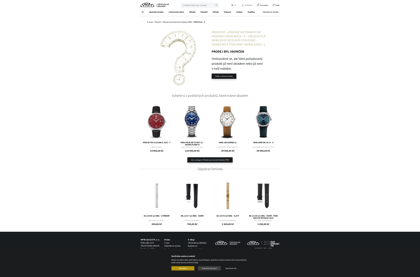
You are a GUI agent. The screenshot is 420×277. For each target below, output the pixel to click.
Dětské (216, 12)
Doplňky (251, 12)
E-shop (150, 22)
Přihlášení (248, 5)
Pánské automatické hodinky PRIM (177, 22)
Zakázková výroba (270, 12)
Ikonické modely (156, 12)
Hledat (216, 5)
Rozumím (183, 268)
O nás (166, 243)
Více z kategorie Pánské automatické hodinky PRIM (210, 160)
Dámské (204, 12)
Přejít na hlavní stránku (224, 76)
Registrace (193, 246)
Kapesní (227, 12)
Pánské (192, 12)
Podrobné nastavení (209, 268)
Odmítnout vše (230, 268)
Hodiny (239, 12)
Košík (276, 5)
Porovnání (263, 5)
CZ (235, 5)
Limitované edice (176, 12)
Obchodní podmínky (197, 243)
